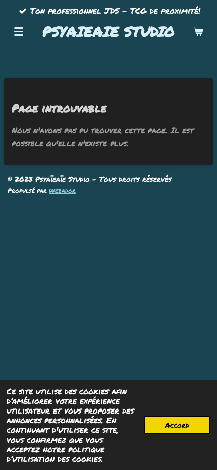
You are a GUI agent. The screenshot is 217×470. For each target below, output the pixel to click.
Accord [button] (177, 425)
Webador (62, 190)
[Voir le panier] (198, 31)
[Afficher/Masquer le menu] (19, 31)
